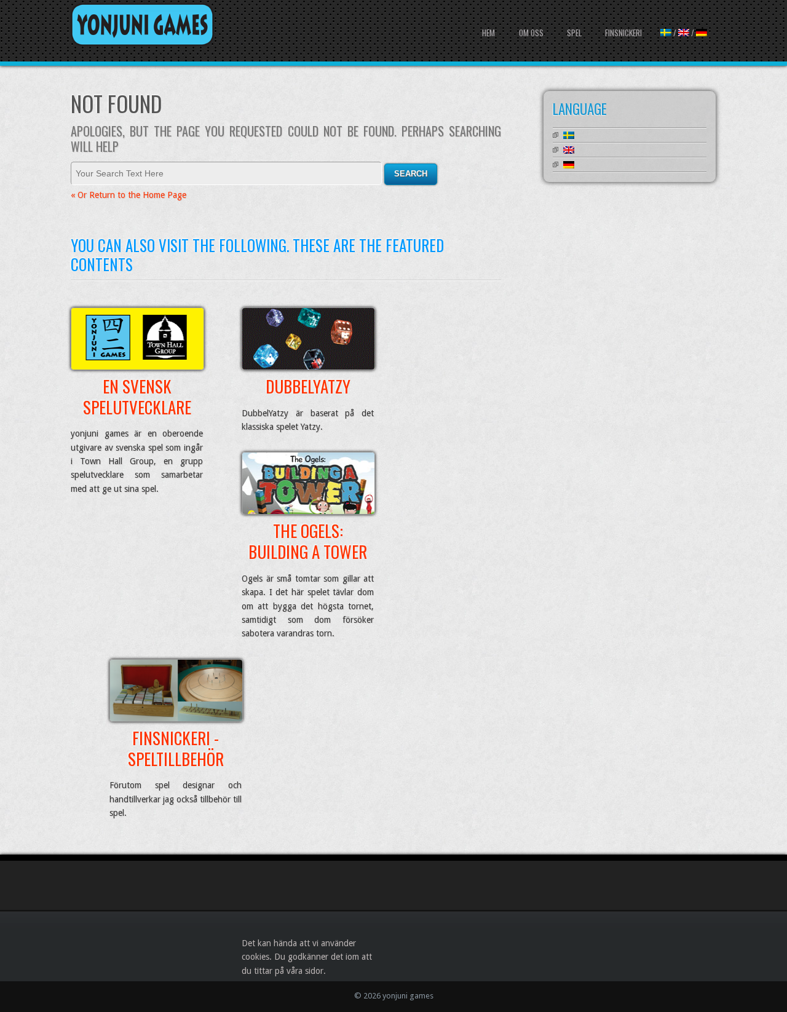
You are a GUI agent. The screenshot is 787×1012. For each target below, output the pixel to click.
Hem (488, 32)
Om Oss (531, 32)
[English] (568, 150)
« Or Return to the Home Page (128, 195)
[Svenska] (568, 135)
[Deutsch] (568, 164)
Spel (574, 32)
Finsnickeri (623, 32)
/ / (683, 32)
